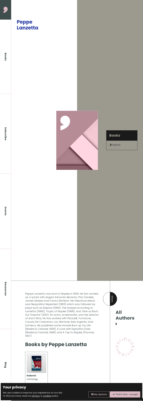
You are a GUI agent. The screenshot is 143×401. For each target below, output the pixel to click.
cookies (47, 396)
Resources (5, 289)
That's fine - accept (126, 394)
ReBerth (116, 145)
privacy (36, 396)
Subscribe (5, 133)
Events (5, 211)
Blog (5, 365)
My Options (100, 394)
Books (5, 57)
